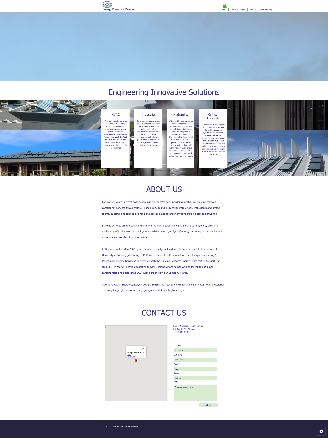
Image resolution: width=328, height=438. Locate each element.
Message (177, 382)
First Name (178, 345)
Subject (177, 373)
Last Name (178, 355)
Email (176, 364)
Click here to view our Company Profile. (165, 273)
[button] (224, 5)
